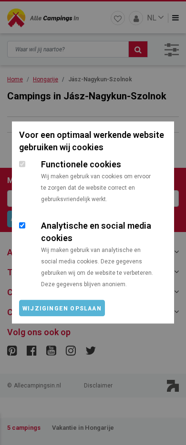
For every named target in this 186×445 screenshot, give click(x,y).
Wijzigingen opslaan (62, 308)
